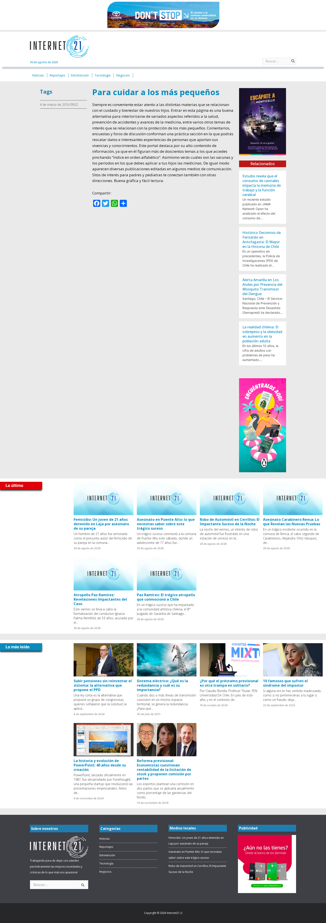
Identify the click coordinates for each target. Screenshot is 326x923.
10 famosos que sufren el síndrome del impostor (285, 683)
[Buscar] (293, 61)
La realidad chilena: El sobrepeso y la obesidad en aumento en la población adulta (262, 334)
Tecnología (106, 863)
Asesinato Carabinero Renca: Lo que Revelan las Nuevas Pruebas (291, 521)
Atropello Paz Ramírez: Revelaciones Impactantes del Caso (100, 599)
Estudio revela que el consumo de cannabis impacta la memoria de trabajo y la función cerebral (261, 185)
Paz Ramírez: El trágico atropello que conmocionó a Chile (166, 597)
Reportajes (106, 847)
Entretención (107, 855)
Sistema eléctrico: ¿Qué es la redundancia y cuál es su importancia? (162, 685)
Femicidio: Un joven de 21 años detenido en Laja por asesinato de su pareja (101, 524)
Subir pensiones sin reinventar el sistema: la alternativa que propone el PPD (103, 685)
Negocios (105, 872)
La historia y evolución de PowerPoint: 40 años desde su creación (100, 765)
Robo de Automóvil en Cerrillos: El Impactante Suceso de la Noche (229, 521)
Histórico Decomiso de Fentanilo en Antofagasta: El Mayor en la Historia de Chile (261, 239)
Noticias (104, 839)
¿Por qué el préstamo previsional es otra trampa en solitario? (229, 683)
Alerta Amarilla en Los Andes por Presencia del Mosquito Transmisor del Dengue (262, 286)
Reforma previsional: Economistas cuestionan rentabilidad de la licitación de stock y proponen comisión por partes (164, 769)
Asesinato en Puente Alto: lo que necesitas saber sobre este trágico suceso (166, 524)
